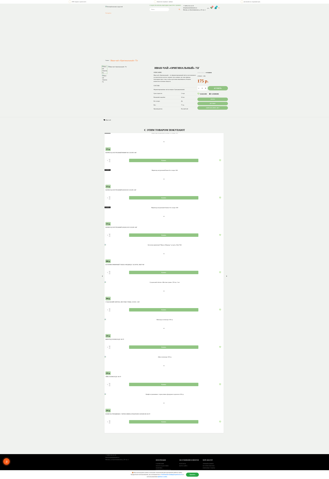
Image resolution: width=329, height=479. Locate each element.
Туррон (135, 32)
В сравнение (215, 93)
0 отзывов (209, 72)
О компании (160, 463)
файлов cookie (162, 476)
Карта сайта (183, 465)
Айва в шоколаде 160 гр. (113, 376)
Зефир (135, 55)
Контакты (182, 463)
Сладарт (135, 26)
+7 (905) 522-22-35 (188, 5)
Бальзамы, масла (135, 47)
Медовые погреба (135, 4)
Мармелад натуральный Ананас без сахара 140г (121, 227)
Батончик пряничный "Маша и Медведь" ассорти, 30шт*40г (124, 264)
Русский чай (135, 16)
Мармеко (135, 2)
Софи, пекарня (135, 30)
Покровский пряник (135, 14)
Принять (192, 474)
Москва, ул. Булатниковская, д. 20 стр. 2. (194, 10)
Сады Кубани (135, 18)
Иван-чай (108, 120)
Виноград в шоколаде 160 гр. (114, 339)
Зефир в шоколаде (135, 57)
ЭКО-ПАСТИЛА (135, 43)
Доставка (213, 103)
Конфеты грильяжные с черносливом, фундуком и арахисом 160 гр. (127, 414)
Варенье (135, 49)
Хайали (135, 37)
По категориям (117, 45)
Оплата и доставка (162, 465)
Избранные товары (209, 468)
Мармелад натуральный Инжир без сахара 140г (121, 152)
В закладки (203, 93)
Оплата (213, 99)
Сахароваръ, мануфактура (135, 20)
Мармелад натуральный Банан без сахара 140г (120, 190)
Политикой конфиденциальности (171, 474)
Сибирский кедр (135, 24)
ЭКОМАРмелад (135, 41)
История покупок (208, 465)
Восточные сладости (135, 51)
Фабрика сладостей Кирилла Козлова (135, 35)
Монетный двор (135, 8)
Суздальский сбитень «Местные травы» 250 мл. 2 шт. (122, 302)
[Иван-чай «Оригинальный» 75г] (117, 66)
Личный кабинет (208, 463)
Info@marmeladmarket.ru (190, 7)
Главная (107, 60)
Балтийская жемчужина (135, 39)
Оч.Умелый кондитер (135, 10)
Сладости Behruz (135, 28)
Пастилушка (135, 12)
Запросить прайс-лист (116, 53)
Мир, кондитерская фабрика (135, 6)
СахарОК (135, 22)
